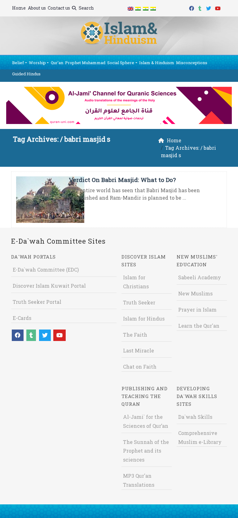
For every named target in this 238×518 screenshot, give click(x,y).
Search (86, 8)
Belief (18, 62)
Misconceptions (191, 62)
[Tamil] (153, 8)
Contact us (59, 8)
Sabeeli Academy (199, 277)
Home (19, 8)
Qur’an (57, 62)
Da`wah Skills (195, 417)
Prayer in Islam (197, 309)
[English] (130, 8)
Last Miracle (138, 350)
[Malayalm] (138, 8)
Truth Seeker (139, 302)
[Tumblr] (200, 7)
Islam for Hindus (144, 318)
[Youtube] (218, 7)
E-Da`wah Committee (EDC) (46, 269)
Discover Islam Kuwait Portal (49, 285)
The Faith (135, 334)
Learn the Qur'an (198, 325)
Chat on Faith (139, 366)
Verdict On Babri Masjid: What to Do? (122, 180)
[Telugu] (145, 8)
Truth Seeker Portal (37, 302)
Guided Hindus (26, 74)
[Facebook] (192, 7)
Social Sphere (120, 62)
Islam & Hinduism (156, 62)
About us (37, 8)
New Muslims (195, 293)
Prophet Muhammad (85, 62)
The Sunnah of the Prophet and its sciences (146, 451)
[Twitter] (209, 7)
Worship (37, 62)
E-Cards (22, 318)
